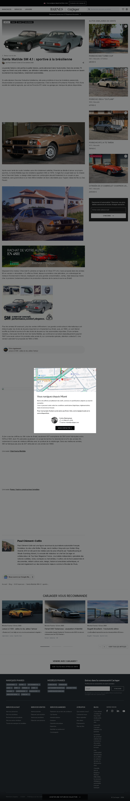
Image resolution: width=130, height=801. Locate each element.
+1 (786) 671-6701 (67, 420)
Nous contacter (64, 428)
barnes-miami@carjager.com (70, 422)
